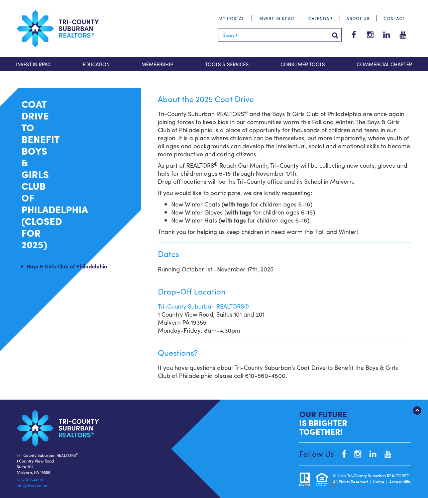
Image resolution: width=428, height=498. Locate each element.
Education (96, 64)
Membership (157, 64)
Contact (394, 18)
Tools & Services (227, 64)
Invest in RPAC (276, 18)
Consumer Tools (303, 64)
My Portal (231, 18)
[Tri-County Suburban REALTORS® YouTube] (385, 453)
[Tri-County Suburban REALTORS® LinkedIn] (370, 453)
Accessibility (400, 481)
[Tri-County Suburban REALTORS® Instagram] (354, 453)
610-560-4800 (30, 479)
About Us (357, 18)
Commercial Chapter (384, 64)
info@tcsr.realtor (32, 485)
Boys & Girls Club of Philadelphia (67, 266)
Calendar (320, 18)
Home (378, 481)
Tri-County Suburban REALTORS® (203, 306)
